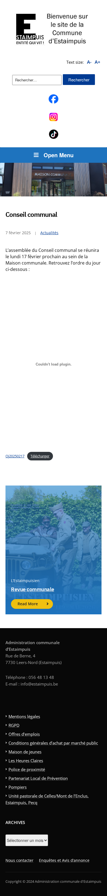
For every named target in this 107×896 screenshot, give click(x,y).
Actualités (49, 232)
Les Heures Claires (26, 760)
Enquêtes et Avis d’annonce (64, 860)
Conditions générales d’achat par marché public (53, 743)
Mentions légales (24, 716)
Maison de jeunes (25, 751)
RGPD (14, 725)
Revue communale (32, 589)
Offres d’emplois (24, 734)
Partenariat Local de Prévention (38, 778)
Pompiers (18, 787)
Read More (28, 603)
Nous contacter (19, 860)
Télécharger (39, 456)
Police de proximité (27, 769)
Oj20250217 (14, 456)
